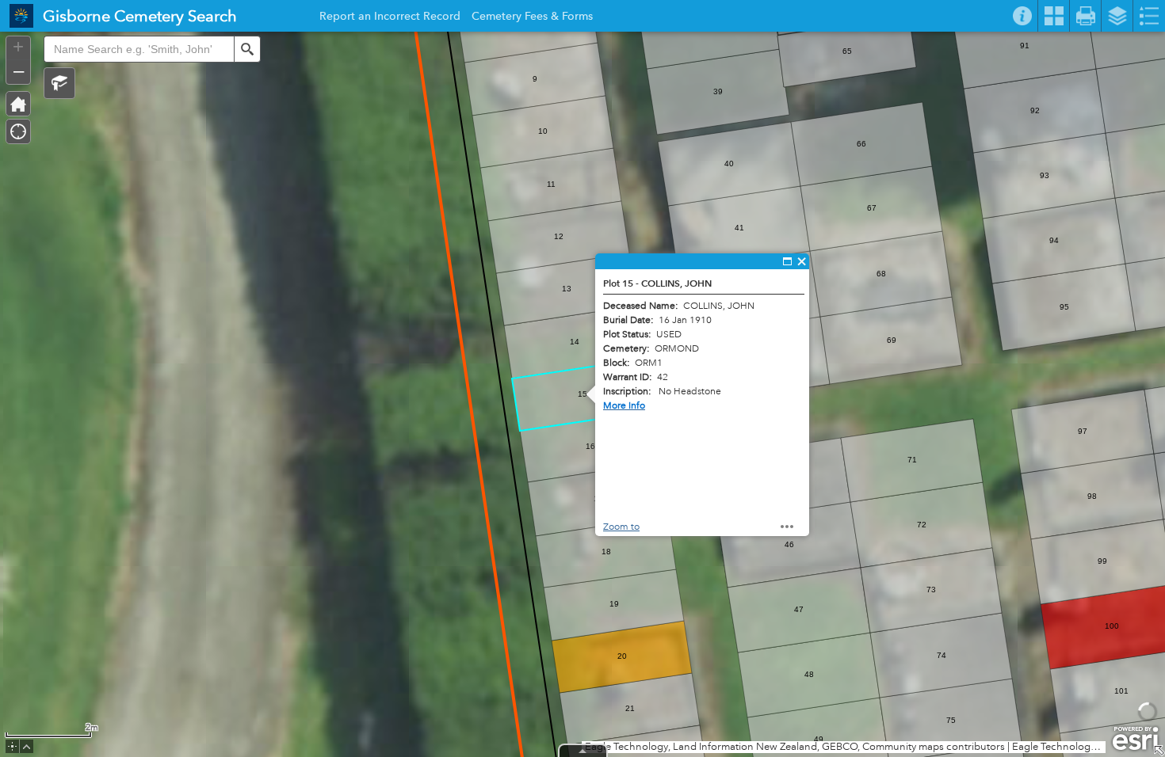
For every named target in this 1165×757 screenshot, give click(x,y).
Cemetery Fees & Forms (532, 18)
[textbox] (139, 49)
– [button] (18, 70)
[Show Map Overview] (1158, 750)
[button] (59, 83)
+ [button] (18, 46)
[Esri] (1135, 739)
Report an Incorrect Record (389, 18)
